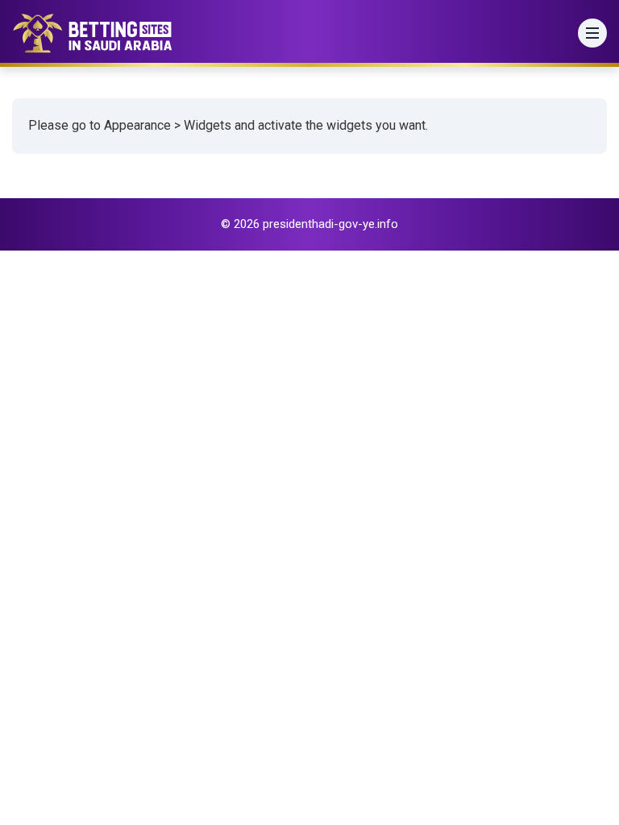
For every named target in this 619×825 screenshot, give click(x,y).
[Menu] (592, 33)
